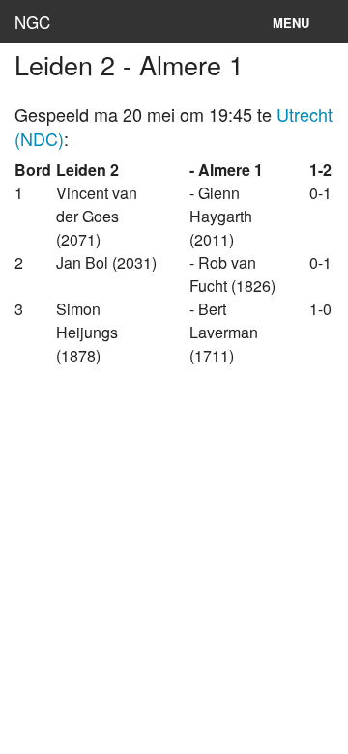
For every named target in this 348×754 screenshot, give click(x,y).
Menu (291, 23)
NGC (32, 22)
